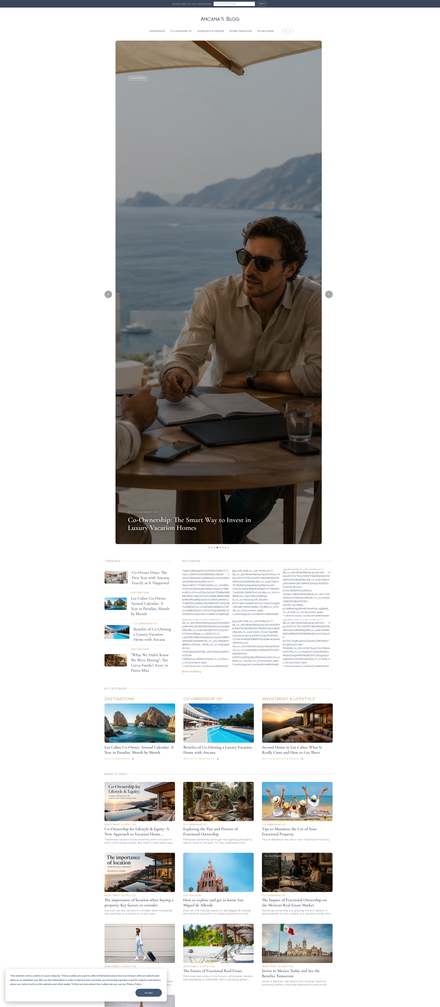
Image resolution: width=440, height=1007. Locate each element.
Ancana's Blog (220, 18)
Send (262, 4)
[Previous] (108, 294)
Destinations (157, 31)
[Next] (329, 294)
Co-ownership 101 (181, 31)
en (285, 31)
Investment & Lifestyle (210, 31)
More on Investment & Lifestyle (280, 759)
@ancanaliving (191, 671)
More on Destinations (117, 759)
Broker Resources (241, 31)
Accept (149, 992)
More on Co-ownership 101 (199, 759)
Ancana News (265, 31)
